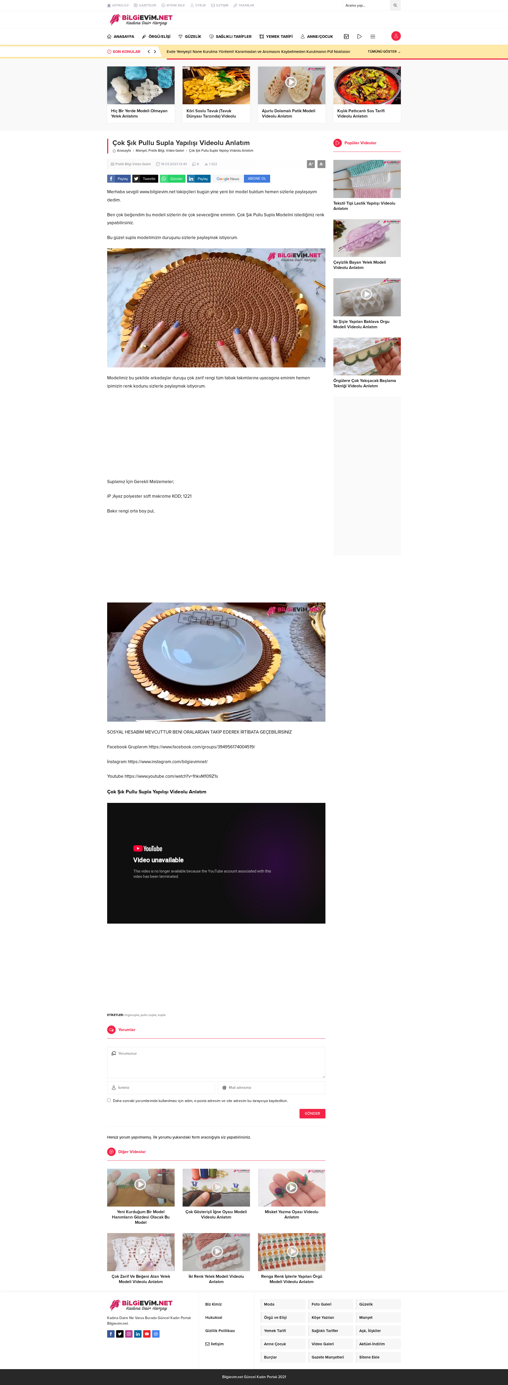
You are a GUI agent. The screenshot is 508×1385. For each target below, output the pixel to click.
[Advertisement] (216, 434)
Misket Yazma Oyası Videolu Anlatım (291, 1214)
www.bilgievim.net (157, 192)
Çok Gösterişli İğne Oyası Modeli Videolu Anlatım (216, 1214)
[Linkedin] (138, 1334)
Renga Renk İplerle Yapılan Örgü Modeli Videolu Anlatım (291, 1279)
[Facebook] (111, 1334)
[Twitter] (120, 1334)
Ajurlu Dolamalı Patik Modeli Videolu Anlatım (288, 113)
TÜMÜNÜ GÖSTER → (384, 52)
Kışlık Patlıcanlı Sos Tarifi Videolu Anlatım (361, 113)
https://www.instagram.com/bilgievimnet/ (168, 762)
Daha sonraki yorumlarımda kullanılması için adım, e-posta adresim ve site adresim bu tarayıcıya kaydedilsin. (200, 1101)
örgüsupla (132, 1015)
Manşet (141, 151)
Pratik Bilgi (156, 151)
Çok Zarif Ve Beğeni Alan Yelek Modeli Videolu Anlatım (141, 1279)
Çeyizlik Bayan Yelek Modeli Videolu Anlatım (359, 265)
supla (161, 1015)
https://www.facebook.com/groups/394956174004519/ (202, 747)
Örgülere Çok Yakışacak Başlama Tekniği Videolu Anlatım (364, 383)
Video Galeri (175, 151)
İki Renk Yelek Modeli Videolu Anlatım (216, 1279)
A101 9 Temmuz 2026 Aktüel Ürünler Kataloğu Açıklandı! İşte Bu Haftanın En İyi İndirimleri (245, 51)
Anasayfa (124, 151)
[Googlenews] (156, 1334)
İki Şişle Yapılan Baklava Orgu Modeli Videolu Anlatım (361, 324)
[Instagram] (129, 1334)
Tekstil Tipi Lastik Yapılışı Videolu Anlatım (364, 206)
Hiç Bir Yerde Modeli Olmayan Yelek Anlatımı (139, 113)
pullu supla (148, 1015)
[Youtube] (147, 1334)
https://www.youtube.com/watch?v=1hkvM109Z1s (171, 776)
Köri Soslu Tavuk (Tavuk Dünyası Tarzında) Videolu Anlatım (211, 116)
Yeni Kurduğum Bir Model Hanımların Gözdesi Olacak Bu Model (141, 1217)
